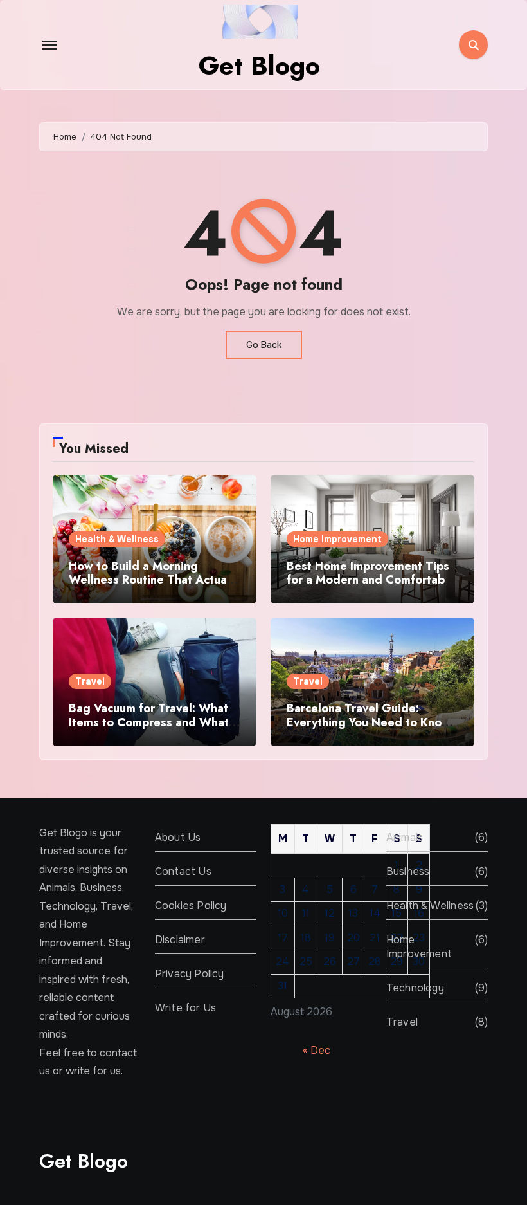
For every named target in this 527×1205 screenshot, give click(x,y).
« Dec (316, 1050)
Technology (415, 988)
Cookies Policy (191, 905)
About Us (178, 837)
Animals (404, 837)
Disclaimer (180, 939)
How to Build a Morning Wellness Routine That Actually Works (154, 580)
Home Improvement (337, 539)
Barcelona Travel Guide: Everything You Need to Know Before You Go (369, 722)
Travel (90, 681)
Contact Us (183, 871)
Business (408, 871)
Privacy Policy (189, 973)
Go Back (263, 345)
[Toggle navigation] (49, 45)
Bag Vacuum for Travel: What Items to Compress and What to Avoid (149, 722)
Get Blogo (259, 65)
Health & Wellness (117, 539)
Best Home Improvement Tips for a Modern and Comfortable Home (371, 580)
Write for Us (185, 1008)
